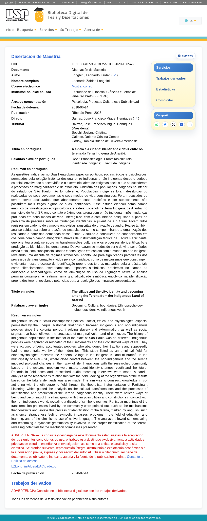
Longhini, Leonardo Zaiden (91, 75)
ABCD (110, 2)
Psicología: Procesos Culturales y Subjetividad (105, 101)
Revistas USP (170, 2)
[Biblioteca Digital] (39, 14)
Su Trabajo (69, 29)
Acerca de (92, 29)
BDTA (122, 2)
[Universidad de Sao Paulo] (17, 15)
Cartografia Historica (90, 2)
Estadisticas (165, 89)
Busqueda (25, 29)
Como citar (164, 100)
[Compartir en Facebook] (165, 124)
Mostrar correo (82, 86)
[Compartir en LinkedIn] (190, 124)
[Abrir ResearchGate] (182, 124)
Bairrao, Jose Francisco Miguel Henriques (102, 118)
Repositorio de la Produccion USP (37, 2)
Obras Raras (67, 2)
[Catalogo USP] (114, 75)
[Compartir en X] (173, 124)
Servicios (47, 29)
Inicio (9, 29)
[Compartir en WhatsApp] (157, 124)
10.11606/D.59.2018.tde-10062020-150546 (103, 64)
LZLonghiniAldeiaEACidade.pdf (34, 466)
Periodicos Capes (192, 2)
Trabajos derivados (171, 78)
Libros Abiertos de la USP (144, 2)
